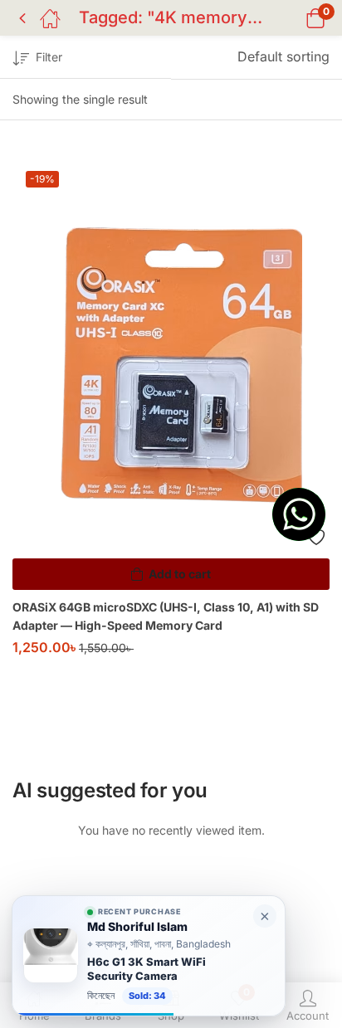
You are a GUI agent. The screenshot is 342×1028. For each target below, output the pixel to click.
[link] (149, 955)
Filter (49, 57)
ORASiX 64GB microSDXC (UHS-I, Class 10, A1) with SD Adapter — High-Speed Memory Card (165, 616)
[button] (294, 17)
